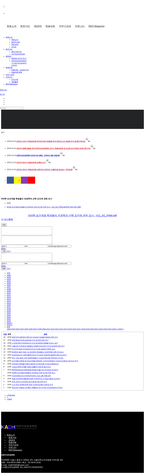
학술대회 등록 (16, 72)
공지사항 (14, 79)
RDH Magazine (97, 26)
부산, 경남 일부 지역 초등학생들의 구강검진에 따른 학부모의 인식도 (37, 358)
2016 (9, 305)
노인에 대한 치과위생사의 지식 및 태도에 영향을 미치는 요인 (35, 343)
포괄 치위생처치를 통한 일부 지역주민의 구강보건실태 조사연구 (36, 379)
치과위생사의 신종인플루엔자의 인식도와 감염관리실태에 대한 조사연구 (39, 355)
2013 (9, 299)
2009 (9, 291)
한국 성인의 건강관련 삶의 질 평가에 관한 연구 (29, 382)
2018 (9, 309)
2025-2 (9, 325)
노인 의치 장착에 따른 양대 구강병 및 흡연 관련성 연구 (32, 385)
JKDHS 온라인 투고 (18, 58)
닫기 (9, 251)
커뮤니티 (80, 26)
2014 (9, 301)
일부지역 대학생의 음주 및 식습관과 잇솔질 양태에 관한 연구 (35, 337)
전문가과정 (65, 26)
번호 (5, 334)
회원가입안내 (16, 52)
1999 (9, 275)
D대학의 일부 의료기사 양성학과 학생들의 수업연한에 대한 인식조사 (38, 352)
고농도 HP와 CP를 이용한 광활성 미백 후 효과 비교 (31, 367)
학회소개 (11, 26)
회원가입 (25, 26)
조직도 (13, 47)
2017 (9, 307)
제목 (45, 334)
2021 (9, 315)
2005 (9, 283)
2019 (9, 311)
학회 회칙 (15, 44)
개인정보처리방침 (18, 54)
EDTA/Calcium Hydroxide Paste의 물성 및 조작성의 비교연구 (35, 370)
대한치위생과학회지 (19, 63)
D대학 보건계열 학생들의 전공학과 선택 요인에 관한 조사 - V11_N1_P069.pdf (72, 215)
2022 (9, 317)
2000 (9, 277)
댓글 (4, 225)
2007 (9, 287)
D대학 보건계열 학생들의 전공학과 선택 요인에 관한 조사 (33, 373)
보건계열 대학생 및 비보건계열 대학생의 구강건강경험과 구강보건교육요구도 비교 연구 (45, 361)
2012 (9, 297)
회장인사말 (15, 42)
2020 (9, 313)
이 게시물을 (7, 219)
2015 (9, 303)
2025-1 (9, 323)
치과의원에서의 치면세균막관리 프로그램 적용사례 (31, 376)
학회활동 (14, 82)
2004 (9, 281)
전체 (8, 273)
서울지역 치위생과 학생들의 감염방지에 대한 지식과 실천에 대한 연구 (38, 346)
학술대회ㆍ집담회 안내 (20, 70)
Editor (3, 249)
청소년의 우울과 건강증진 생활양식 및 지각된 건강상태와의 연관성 (37, 388)
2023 (9, 319)
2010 (9, 293)
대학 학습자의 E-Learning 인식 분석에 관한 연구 (30, 340)
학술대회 (50, 26)
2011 (9, 295)
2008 (9, 289)
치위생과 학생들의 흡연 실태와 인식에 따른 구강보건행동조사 (35, 364)
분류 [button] (8, 327)
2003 (9, 279)
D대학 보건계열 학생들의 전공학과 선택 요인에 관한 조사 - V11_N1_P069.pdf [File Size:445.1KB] (44, 207)
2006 (9, 285)
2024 (9, 321)
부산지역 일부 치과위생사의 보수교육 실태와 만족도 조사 (33, 349)
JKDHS (38, 26)
